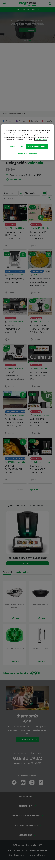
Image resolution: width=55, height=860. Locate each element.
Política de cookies (41, 139)
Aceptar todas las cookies (37, 146)
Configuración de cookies (27, 154)
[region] (27, 142)
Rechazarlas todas (16, 146)
